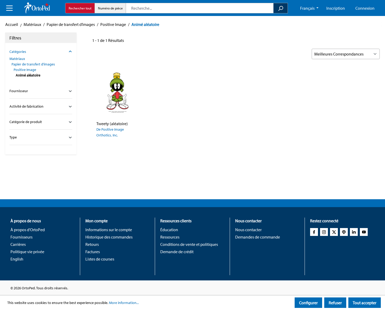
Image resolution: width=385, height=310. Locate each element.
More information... (124, 302)
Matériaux (17, 58)
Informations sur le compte (108, 229)
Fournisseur (18, 90)
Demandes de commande (257, 237)
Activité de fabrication (26, 106)
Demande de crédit (177, 251)
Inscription (335, 8)
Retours (92, 244)
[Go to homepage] (37, 8)
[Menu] (9, 8)
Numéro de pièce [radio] (110, 8)
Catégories (17, 51)
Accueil (11, 24)
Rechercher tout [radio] (80, 8)
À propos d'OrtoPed (27, 229)
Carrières (18, 244)
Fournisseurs (21, 237)
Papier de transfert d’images (33, 64)
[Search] (280, 8)
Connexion (365, 8)
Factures (92, 251)
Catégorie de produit (25, 121)
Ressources (169, 237)
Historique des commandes (109, 237)
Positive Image (25, 69)
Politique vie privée (27, 251)
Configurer (308, 302)
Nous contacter (248, 229)
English (16, 259)
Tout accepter (364, 302)
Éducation (169, 229)
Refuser (335, 302)
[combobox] (200, 8)
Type (13, 137)
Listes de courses (99, 259)
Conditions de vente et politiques (189, 244)
